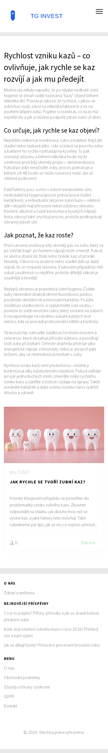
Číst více (88, 542)
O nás (9, 668)
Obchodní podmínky (22, 677)
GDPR (9, 696)
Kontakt (10, 706)
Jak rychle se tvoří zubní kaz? (48, 481)
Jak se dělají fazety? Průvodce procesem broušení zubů (52, 645)
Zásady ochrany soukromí (27, 687)
